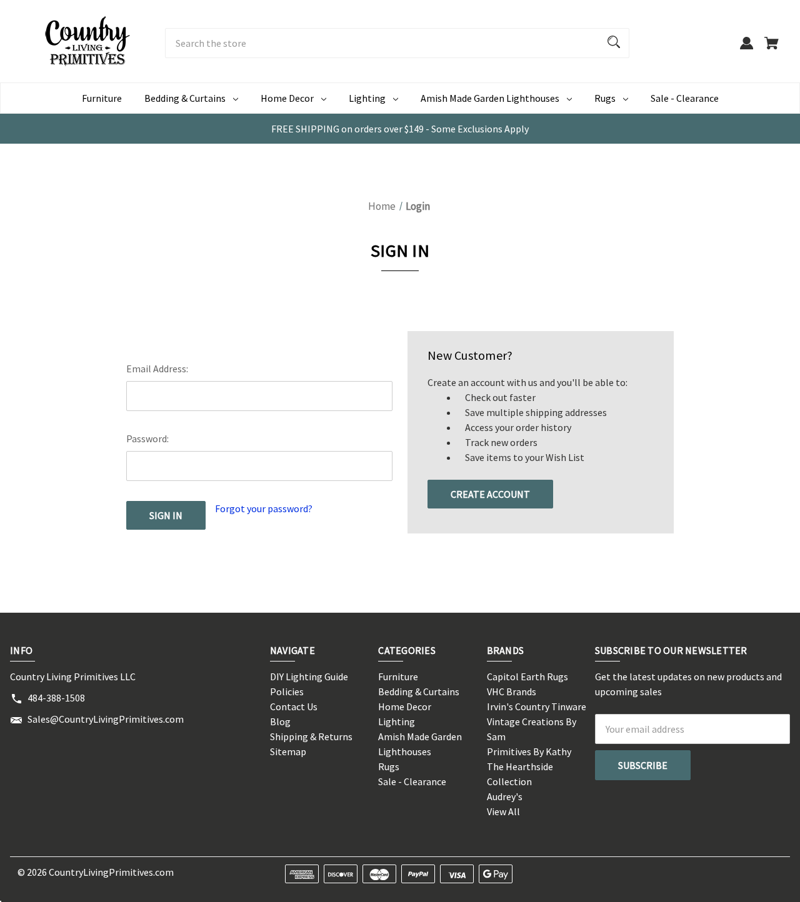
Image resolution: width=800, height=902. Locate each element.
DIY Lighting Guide (309, 676)
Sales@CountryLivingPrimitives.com (106, 719)
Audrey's (504, 796)
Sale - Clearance (685, 98)
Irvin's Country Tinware (536, 706)
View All (503, 811)
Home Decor (287, 98)
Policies (287, 691)
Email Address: (157, 368)
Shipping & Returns (311, 736)
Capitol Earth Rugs (527, 676)
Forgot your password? (263, 508)
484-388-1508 (56, 697)
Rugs (605, 98)
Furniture (102, 98)
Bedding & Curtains (185, 98)
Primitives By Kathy (529, 751)
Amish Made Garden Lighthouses (490, 98)
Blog (280, 721)
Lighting (367, 98)
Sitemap (288, 751)
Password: (147, 438)
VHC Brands (511, 691)
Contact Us (294, 706)
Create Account (490, 494)
